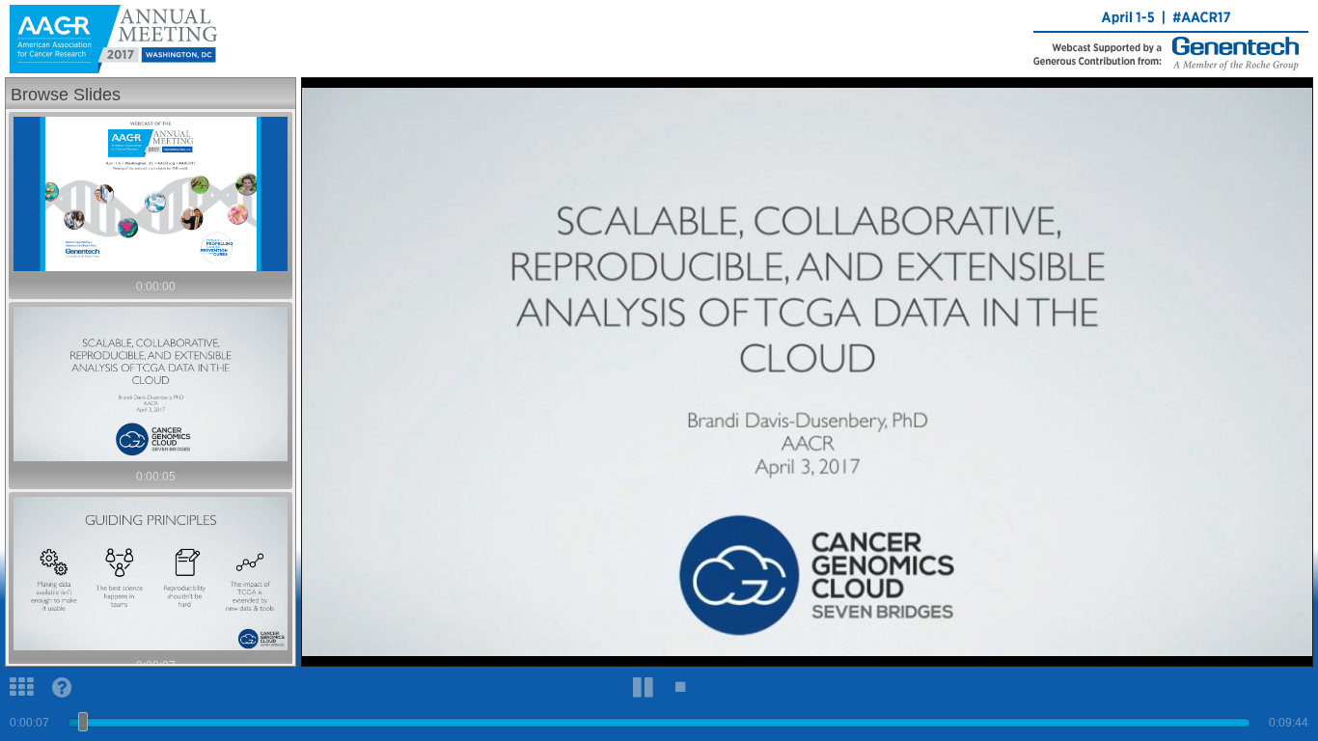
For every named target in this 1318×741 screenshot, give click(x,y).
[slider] (83, 721)
